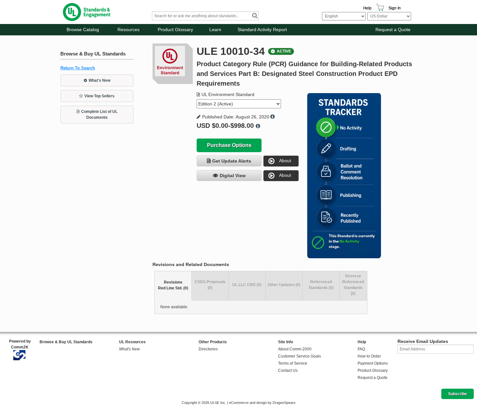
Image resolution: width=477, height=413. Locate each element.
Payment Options (373, 363)
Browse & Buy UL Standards (66, 342)
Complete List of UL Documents (99, 114)
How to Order (369, 356)
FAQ (361, 349)
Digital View (233, 175)
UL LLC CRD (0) (247, 285)
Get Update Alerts (231, 161)
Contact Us (288, 370)
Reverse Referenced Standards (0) (353, 285)
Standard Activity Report (262, 29)
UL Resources (132, 342)
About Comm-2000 (295, 349)
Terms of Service (292, 363)
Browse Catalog (83, 29)
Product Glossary (175, 29)
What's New (99, 80)
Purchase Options (229, 145)
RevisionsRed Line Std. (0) (173, 285)
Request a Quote (392, 29)
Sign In (394, 8)
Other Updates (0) (284, 285)
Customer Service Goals (299, 356)
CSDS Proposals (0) (210, 285)
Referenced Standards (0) (321, 285)
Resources (128, 29)
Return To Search (77, 68)
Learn (215, 29)
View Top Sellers (99, 96)
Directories (208, 349)
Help (367, 8)
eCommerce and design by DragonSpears (262, 403)
